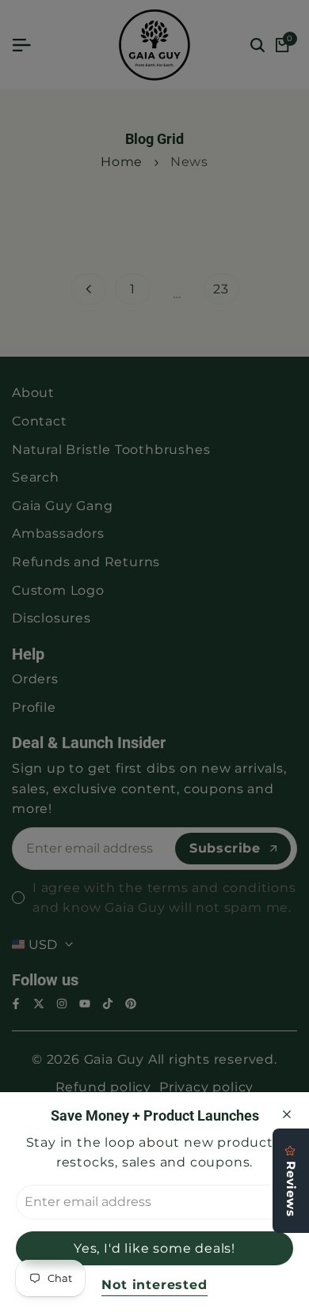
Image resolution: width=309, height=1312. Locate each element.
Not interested (154, 1284)
